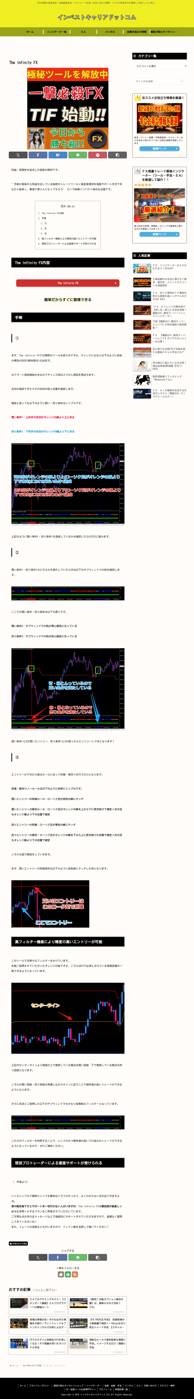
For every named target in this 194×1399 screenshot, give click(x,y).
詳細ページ (159, 148)
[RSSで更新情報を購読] (75, 1274)
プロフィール (105, 1389)
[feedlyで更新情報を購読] (68, 1274)
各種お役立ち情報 (19, 1244)
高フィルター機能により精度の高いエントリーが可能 (69, 239)
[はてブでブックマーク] (57, 155)
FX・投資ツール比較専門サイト (81, 1389)
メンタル (129, 1386)
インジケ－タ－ (94, 1386)
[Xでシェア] (18, 155)
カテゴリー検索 (167, 1386)
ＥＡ (138, 1386)
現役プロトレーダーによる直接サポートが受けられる (69, 244)
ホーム (23, 1386)
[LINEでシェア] (77, 155)
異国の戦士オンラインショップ (68, 1386)
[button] (117, 155)
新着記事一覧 (121, 1389)
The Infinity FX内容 (53, 213)
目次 (63, 206)
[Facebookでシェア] (38, 155)
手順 (44, 218)
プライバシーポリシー (39, 1386)
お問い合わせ (150, 1386)
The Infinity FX (67, 283)
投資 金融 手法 (113, 1386)
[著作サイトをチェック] (61, 1274)
